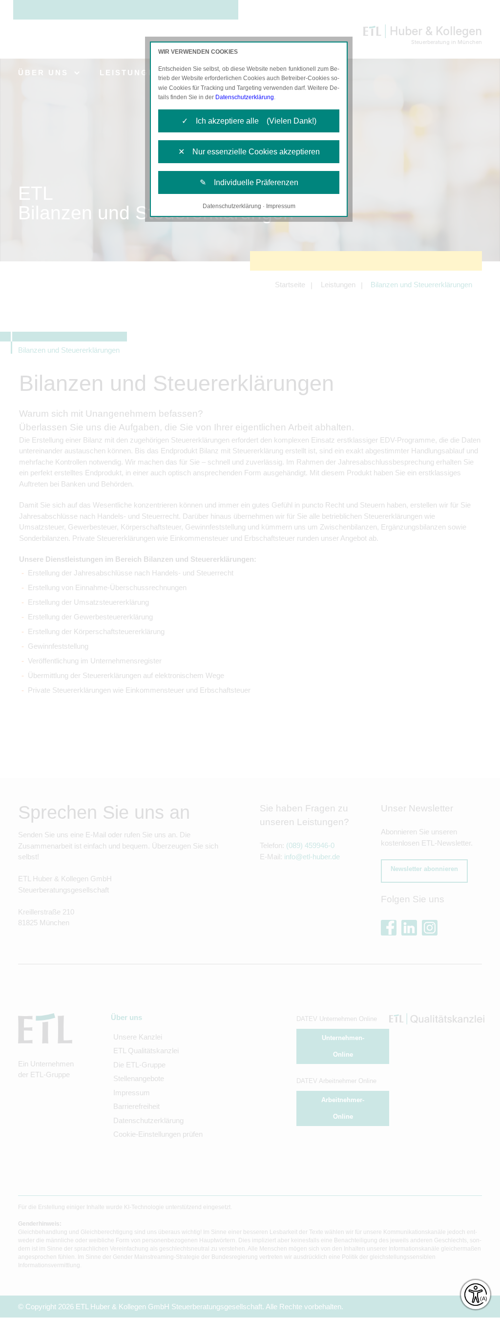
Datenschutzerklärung (244, 97)
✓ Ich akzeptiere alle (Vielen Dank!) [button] (249, 121)
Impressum (280, 206)
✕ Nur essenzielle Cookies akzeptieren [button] (249, 152)
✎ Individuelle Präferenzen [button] (249, 182)
